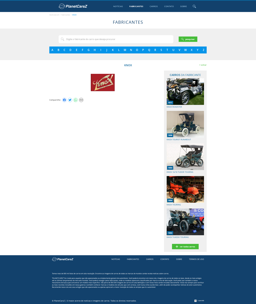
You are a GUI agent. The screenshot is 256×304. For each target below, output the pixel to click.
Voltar (204, 64)
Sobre (183, 6)
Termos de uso (196, 259)
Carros (154, 6)
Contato (169, 6)
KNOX (74, 15)
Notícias (118, 6)
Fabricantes (136, 6)
